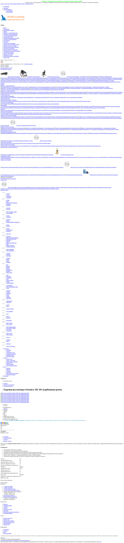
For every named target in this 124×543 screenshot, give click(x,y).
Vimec (7, 296)
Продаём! (8, 372)
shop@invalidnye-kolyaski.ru (10, 496)
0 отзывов (5, 405)
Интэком (8, 318)
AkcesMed (8, 196)
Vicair (7, 294)
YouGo (8, 305)
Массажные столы (7, 55)
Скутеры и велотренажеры (10, 39)
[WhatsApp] (6, 423)
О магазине (6, 348)
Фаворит (8, 343)
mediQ (7, 241)
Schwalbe (8, 276)
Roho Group (9, 272)
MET (7, 244)
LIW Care (8, 233)
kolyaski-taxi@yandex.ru (9, 495)
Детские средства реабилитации (11, 44)
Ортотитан (9, 330)
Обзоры (8, 369)
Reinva (8, 268)
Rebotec (8, 266)
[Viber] (4, 423)
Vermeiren (8, 293)
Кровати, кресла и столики (10, 45)
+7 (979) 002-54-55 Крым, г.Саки (11, 490)
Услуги (5, 357)
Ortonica (8, 254)
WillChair (8, 302)
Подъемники (6, 40)
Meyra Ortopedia (10, 245)
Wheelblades (9, 301)
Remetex (8, 271)
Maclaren (8, 236)
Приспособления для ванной (10, 49)
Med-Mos (8, 240)
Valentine (8, 290)
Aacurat (8, 193)
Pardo (7, 259)
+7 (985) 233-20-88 (7, 487)
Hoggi (7, 221)
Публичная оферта (8, 513)
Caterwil (8, 208)
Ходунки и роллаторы (8, 48)
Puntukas (8, 262)
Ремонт (19, 3)
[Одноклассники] (2, 423)
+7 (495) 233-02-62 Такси (9, 489)
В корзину (3, 431)
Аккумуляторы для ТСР (6, 68)
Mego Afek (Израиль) (11, 243)
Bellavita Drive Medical (11, 202)
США (7, 341)
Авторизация (9, 10)
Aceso (7, 195)
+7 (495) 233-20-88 (7, 486)
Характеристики (7, 438)
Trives (7, 288)
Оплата (8, 351)
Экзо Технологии (10, 346)
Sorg (7, 279)
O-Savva (8, 253)
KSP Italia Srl (9, 230)
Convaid (8, 209)
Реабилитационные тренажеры (11, 56)
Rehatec (8, 267)
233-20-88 (27, 64)
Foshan (8, 215)
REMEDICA (9, 270)
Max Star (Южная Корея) (12, 237)
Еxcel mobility (9, 311)
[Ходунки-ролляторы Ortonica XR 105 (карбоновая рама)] (15, 393)
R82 (7, 265)
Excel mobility (9, 213)
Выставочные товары (8, 30)
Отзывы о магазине (11, 354)
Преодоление (9, 334)
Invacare (8, 226)
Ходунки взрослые (8, 386)
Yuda (7, 306)
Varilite (8, 292)
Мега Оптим (9, 323)
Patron (7, 261)
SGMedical (8, 277)
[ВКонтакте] (1, 423)
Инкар (7, 316)
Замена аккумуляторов (11, 361)
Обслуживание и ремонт (12, 373)
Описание (5, 436)
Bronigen (8, 204)
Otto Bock (8, 255)
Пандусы (5, 42)
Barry (7, 201)
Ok (100, 541)
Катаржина (9, 320)
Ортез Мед (9, 329)
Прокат (23, 3)
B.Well (7, 200)
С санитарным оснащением (10, 35)
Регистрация (9, 12)
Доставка (8, 350)
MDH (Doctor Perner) (11, 239)
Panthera (8, 258)
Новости (8, 368)
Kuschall (8, 231)
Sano (7, 275)
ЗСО (7, 314)
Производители (4, 190)
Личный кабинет (7, 505)
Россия (8, 337)
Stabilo (7, 281)
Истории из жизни (10, 374)
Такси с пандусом (5, 3)
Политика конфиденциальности (11, 512)
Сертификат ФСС (29, 3)
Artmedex (8, 197)
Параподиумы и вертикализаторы (11, 51)
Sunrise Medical (10, 283)
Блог (4, 367)
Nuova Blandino (10, 249)
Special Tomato (9, 280)
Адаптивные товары (8, 52)
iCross (7, 224)
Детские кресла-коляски (9, 43)
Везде (4, 27)
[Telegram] (7, 423)
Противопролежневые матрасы (11, 47)
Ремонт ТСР (9, 363)
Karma (7, 228)
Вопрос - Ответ (7, 441)
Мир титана (9, 324)
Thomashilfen (9, 285)
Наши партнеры (10, 356)
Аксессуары (6, 57)
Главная (5, 383)
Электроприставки (8, 36)
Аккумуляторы (13, 3)
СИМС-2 (8, 339)
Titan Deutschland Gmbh (12, 286)
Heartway (8, 219)
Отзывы (8, 370)
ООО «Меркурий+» (11, 327)
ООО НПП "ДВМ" (11, 328)
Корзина (5, 504)
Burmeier (8, 205)
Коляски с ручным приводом (10, 34)
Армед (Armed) (10, 308)
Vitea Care (8, 298)
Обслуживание (10, 364)
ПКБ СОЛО (9, 333)
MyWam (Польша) (10, 246)
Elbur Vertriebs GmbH (11, 211)
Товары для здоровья (8, 53)
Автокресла (6, 29)
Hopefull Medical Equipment (13, 222)
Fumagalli (8, 217)
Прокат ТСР (9, 359)
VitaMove (8, 297)
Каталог (5, 66)
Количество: (4, 425)
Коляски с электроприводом (10, 33)
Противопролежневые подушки (11, 38)
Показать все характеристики (10, 419)
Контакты (5, 376)
